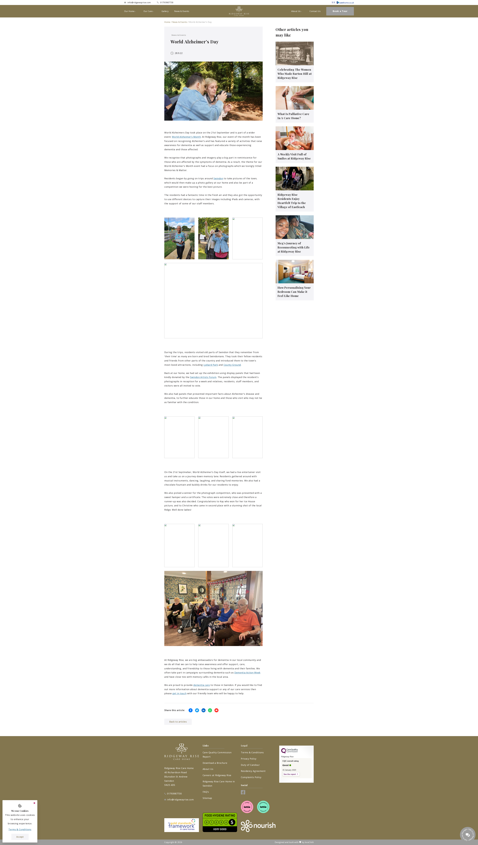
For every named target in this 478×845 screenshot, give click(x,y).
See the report (290, 774)
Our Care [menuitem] (148, 11)
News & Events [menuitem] (181, 11)
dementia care (201, 685)
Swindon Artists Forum (203, 377)
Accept (20, 836)
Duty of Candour (250, 764)
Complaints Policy (251, 777)
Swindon (218, 178)
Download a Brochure (215, 762)
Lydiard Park (211, 364)
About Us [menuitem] (296, 11)
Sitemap (207, 798)
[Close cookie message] (34, 803)
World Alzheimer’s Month (186, 136)
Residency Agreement (253, 770)
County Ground (232, 364)
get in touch (179, 693)
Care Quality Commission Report (217, 754)
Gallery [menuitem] (165, 11)
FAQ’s (206, 791)
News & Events (179, 22)
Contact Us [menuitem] (315, 11)
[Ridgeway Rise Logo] (239, 11)
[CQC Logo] (289, 753)
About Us (208, 769)
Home (167, 22)
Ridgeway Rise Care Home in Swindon (219, 783)
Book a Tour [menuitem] (340, 11)
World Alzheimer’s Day (200, 22)
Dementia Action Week (247, 672)
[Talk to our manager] (468, 835)
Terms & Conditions (252, 752)
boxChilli (309, 842)
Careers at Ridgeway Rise (217, 775)
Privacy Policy (248, 758)
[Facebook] (243, 793)
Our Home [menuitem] (129, 11)
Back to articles (178, 721)
